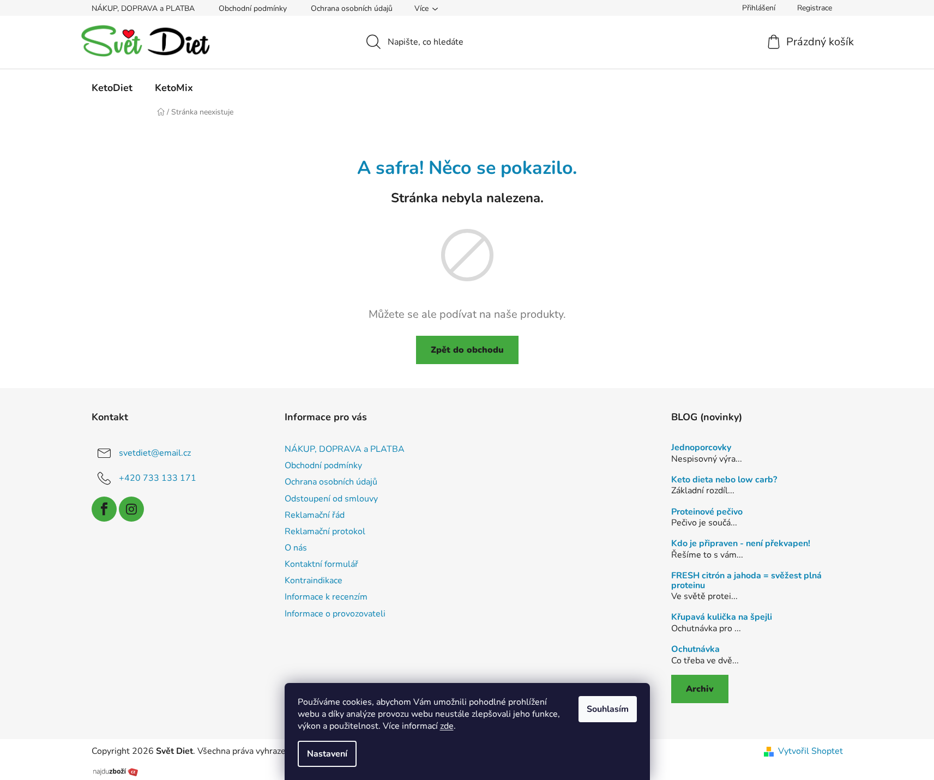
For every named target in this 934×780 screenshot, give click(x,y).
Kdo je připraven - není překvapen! (740, 544)
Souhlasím (608, 709)
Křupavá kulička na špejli (721, 617)
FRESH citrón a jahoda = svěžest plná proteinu (746, 580)
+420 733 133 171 (157, 478)
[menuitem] (112, 87)
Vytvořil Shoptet (810, 751)
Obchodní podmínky (253, 8)
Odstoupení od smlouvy (331, 499)
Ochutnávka (695, 650)
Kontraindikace (313, 580)
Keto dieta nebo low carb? (724, 480)
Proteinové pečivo (707, 512)
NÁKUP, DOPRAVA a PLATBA (143, 8)
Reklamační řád (315, 515)
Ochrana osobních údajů (352, 8)
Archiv (700, 689)
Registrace (814, 8)
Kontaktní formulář (321, 564)
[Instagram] (131, 509)
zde (447, 726)
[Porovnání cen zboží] (116, 771)
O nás (296, 548)
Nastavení (327, 754)
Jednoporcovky (701, 448)
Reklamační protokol (325, 531)
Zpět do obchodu (467, 350)
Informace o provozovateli (335, 614)
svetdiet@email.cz (155, 453)
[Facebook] (104, 509)
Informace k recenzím (326, 597)
